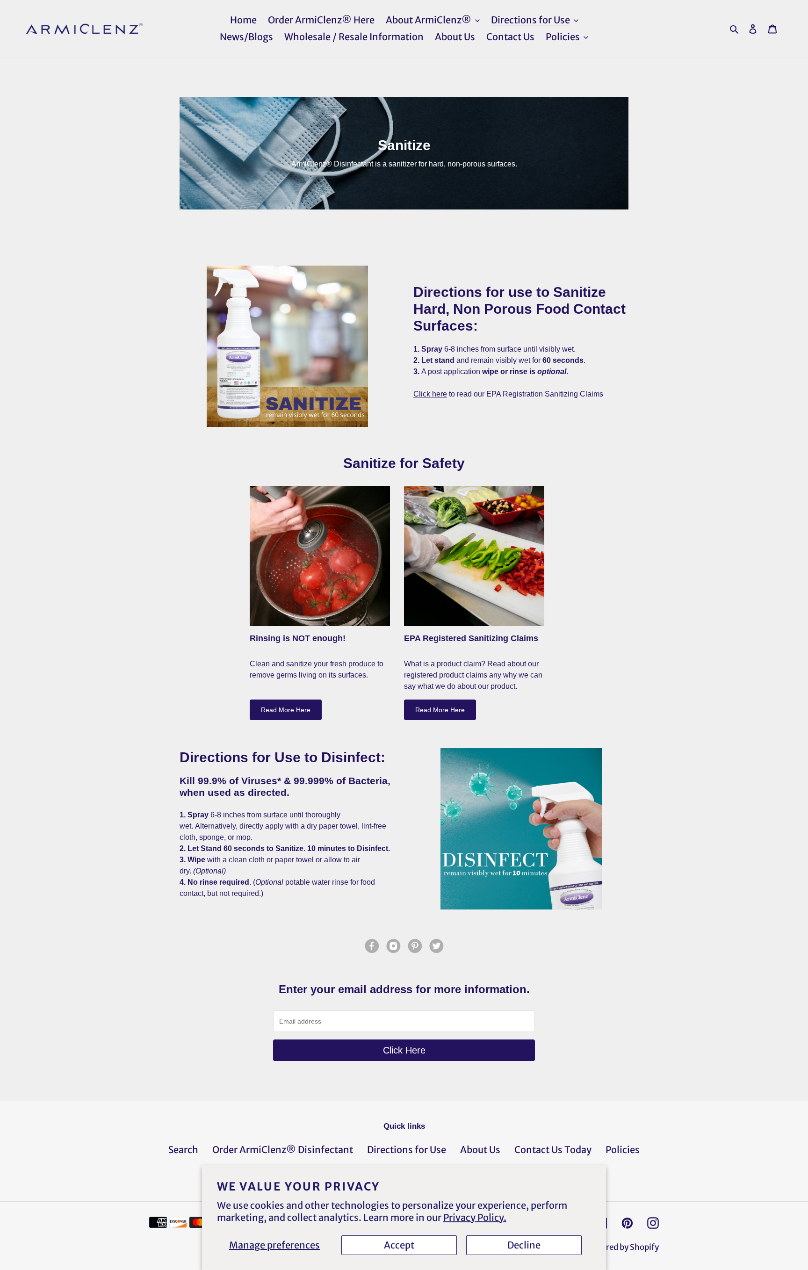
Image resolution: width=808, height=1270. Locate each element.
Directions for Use (406, 1149)
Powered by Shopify (622, 1247)
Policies (623, 1149)
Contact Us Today (553, 1149)
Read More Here (285, 710)
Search (183, 1149)
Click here (430, 394)
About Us (480, 1149)
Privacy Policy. (474, 1217)
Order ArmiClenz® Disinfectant (282, 1149)
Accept (399, 1245)
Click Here (404, 1050)
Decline (524, 1245)
